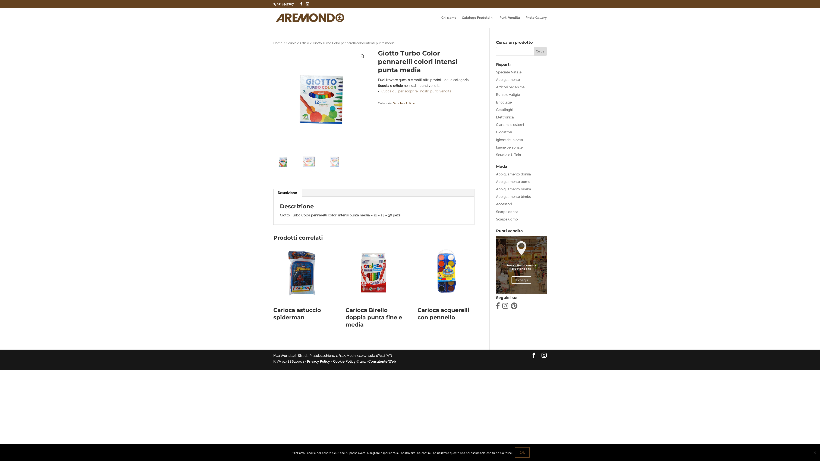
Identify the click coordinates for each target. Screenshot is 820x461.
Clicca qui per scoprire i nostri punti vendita (416, 91)
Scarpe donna (507, 212)
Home (278, 43)
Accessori (504, 204)
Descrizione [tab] (287, 193)
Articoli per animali (511, 87)
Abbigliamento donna (513, 174)
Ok (522, 452)
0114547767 (285, 4)
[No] (815, 452)
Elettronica (505, 117)
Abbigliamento (508, 80)
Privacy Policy (318, 361)
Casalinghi (504, 110)
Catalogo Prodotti (476, 18)
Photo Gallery (536, 18)
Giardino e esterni (510, 125)
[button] (362, 56)
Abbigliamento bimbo (513, 197)
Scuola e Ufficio (297, 43)
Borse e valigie (508, 95)
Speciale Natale (508, 72)
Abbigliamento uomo (513, 182)
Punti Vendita (509, 18)
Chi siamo (448, 18)
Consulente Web (382, 361)
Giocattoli (504, 132)
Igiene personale (509, 147)
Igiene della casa (509, 140)
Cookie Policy (344, 361)
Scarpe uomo (507, 219)
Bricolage (504, 102)
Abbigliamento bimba (513, 189)
